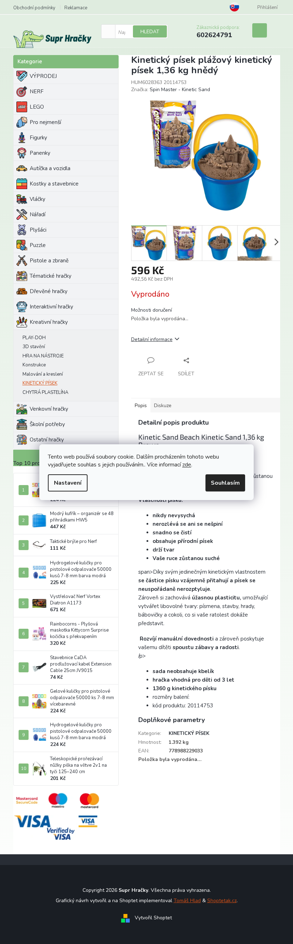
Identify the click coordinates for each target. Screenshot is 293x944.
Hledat (149, 31)
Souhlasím (225, 483)
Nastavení (67, 483)
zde (186, 465)
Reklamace (75, 8)
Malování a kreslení (43, 374)
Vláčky (37, 199)
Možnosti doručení (151, 310)
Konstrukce (34, 365)
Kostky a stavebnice (54, 183)
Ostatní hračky (47, 439)
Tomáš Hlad (187, 900)
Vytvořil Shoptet (153, 918)
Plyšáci (38, 229)
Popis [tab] (141, 405)
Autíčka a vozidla (50, 168)
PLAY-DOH (34, 338)
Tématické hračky (50, 276)
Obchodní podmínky (34, 8)
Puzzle (38, 245)
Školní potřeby (47, 424)
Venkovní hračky (49, 408)
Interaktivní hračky (51, 306)
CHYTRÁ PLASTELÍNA (45, 392)
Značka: (170, 89)
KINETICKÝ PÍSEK (40, 383)
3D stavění (34, 347)
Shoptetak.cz (222, 900)
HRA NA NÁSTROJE (43, 356)
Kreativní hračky (49, 322)
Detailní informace (152, 339)
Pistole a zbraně (49, 260)
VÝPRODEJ (43, 76)
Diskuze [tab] (163, 405)
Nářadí (37, 214)
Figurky (38, 137)
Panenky (40, 153)
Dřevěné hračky (49, 291)
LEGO (37, 106)
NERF (37, 91)
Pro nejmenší (45, 122)
